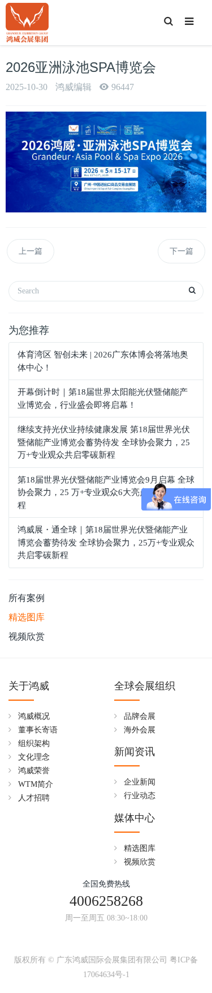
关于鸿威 (28, 686)
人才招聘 (34, 798)
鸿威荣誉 (34, 770)
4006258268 (106, 901)
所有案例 (26, 598)
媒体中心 (134, 818)
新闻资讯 (134, 751)
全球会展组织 (144, 686)
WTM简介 (35, 784)
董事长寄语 (38, 730)
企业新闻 (139, 782)
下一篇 (181, 251)
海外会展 (139, 730)
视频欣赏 (26, 636)
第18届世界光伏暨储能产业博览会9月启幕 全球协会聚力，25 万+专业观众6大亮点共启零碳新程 (106, 492)
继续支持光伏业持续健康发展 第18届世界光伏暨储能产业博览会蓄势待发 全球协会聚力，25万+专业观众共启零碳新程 (104, 442)
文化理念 (34, 757)
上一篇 (30, 251)
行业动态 (139, 795)
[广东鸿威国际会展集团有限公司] (27, 22)
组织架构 (34, 743)
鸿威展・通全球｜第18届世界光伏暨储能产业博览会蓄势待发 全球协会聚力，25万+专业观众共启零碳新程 (106, 542)
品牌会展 (139, 716)
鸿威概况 (34, 716)
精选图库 (26, 617)
